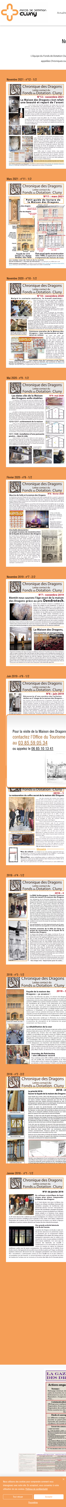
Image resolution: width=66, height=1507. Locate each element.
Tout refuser (18, 1496)
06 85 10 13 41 (42, 748)
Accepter (48, 1496)
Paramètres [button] (33, 1502)
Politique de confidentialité (36, 1489)
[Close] (61, 1481)
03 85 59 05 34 (33, 743)
